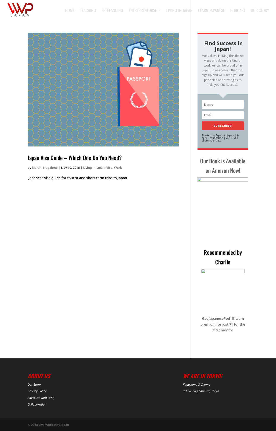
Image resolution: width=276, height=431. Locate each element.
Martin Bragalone (45, 167)
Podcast (237, 11)
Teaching (88, 11)
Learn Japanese (211, 11)
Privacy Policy (37, 391)
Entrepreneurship (145, 11)
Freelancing (112, 11)
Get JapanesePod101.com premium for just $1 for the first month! (223, 324)
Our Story (260, 11)
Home (69, 11)
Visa (109, 167)
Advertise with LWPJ (41, 398)
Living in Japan (179, 11)
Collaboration (37, 404)
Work (118, 167)
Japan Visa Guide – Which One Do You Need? (75, 157)
